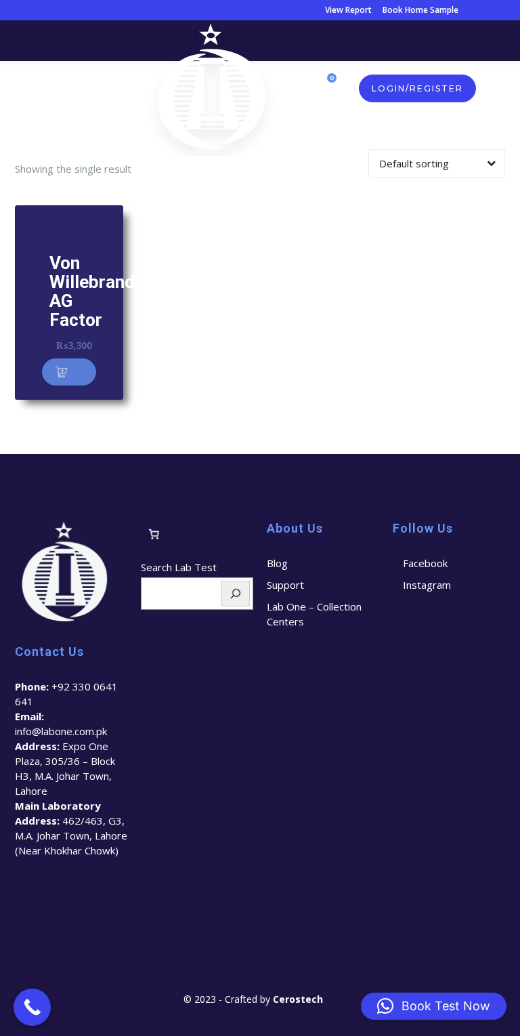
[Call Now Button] (32, 1007)
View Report (348, 10)
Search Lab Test (179, 567)
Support (285, 585)
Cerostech (299, 999)
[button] (69, 372)
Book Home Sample (420, 10)
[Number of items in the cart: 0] (154, 534)
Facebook (425, 563)
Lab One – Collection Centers (314, 614)
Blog (277, 563)
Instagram (427, 585)
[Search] (235, 593)
